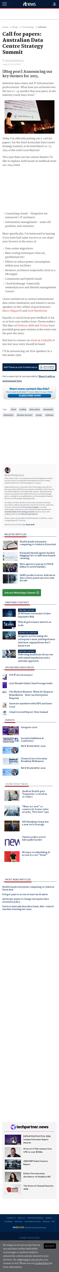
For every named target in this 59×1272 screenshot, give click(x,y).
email (33, 340)
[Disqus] (29, 956)
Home (5, 27)
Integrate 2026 (29, 727)
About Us (21, 1218)
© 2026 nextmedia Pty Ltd (35, 1227)
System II (30, 524)
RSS (53, 1221)
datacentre (8, 415)
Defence (22, 326)
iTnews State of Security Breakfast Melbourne (34, 760)
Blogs (15, 27)
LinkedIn (46, 340)
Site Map (46, 1221)
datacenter (48, 409)
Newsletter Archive (33, 1221)
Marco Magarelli (12, 311)
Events (10, 719)
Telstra (44, 326)
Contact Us (11, 1218)
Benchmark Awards (30, 514)
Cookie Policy (42, 1263)
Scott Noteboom (37, 311)
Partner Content (17, 602)
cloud (13, 409)
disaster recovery (24, 415)
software (49, 415)
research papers (32, 507)
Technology (28, 27)
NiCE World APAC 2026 (33, 746)
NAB (31, 326)
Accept (49, 1246)
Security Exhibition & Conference (32, 740)
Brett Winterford (14, 475)
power (39, 415)
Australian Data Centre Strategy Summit (19, 512)
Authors (49, 1218)
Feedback (8, 1221)
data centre (34, 409)
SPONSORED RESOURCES (19, 667)
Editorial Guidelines (35, 1218)
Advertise (19, 1221)
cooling (23, 409)
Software (42, 27)
